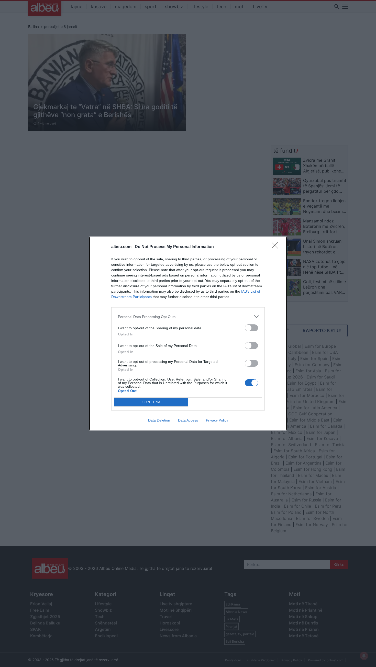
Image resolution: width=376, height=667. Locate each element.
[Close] (276, 247)
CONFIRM (151, 402)
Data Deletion (159, 420)
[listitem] (188, 316)
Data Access (188, 420)
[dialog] (188, 333)
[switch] (251, 327)
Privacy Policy (217, 420)
